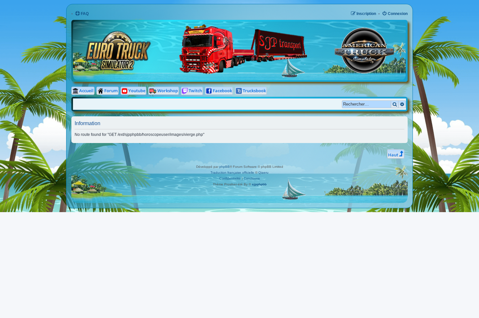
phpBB (224, 166)
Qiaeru (263, 172)
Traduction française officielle (232, 172)
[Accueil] (179, 26)
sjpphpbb (259, 184)
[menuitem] (82, 13)
